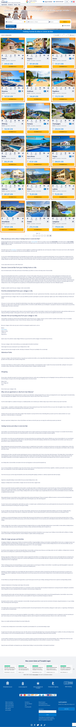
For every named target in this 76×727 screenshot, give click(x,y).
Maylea (4, 59)
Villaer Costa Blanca (9, 703)
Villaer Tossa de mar (9, 707)
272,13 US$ (33, 227)
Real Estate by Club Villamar (44, 705)
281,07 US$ (8, 194)
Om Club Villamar (28, 703)
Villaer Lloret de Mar (9, 705)
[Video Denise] (70, 58)
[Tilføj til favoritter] (22, 58)
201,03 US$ (33, 129)
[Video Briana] (45, 189)
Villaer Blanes (8, 708)
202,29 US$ (8, 161)
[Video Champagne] (70, 124)
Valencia (4, 189)
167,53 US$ (8, 96)
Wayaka (29, 59)
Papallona (55, 91)
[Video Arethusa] (45, 91)
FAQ (19, 4)
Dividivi (29, 222)
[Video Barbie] (20, 156)
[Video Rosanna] (20, 91)
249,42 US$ (8, 64)
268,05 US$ (59, 161)
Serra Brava (31, 156)
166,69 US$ (33, 96)
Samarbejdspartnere (43, 703)
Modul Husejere (42, 702)
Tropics (54, 156)
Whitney (4, 124)
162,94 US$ (8, 129)
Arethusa (30, 91)
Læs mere (66, 709)
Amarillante (5, 222)
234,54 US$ (59, 129)
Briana (29, 189)
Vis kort (56, 35)
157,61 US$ (8, 227)
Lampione (55, 222)
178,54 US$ (59, 227)
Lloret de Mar (13, 60)
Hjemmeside (4, 4)
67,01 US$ (33, 161)
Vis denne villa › (13, 66)
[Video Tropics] (70, 156)
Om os (15, 4)
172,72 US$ (59, 96)
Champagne (56, 124)
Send (47, 714)
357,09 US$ (33, 64)
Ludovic (55, 189)
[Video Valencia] (20, 189)
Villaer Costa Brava (9, 702)
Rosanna (5, 91)
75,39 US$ (33, 194)
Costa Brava (8, 60)
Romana (30, 124)
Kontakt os (10, 4)
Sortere (72, 35)
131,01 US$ (59, 64)
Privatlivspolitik (28, 707)
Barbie (4, 156)
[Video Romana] (45, 124)
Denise (54, 59)
